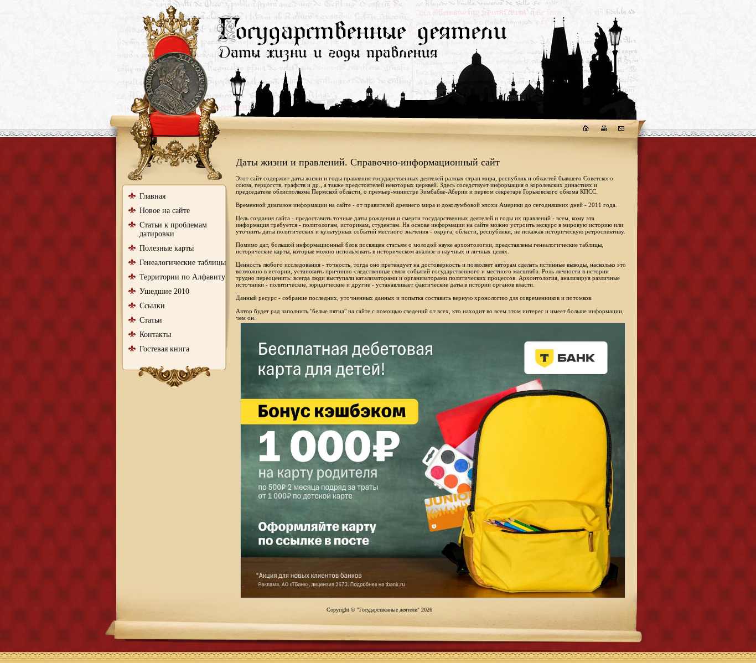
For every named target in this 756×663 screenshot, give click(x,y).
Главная (152, 196)
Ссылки (152, 306)
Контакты (155, 334)
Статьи (150, 320)
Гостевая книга (164, 349)
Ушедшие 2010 (164, 291)
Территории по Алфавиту (182, 277)
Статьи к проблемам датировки (173, 229)
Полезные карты (166, 248)
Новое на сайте (164, 210)
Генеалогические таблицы (182, 262)
